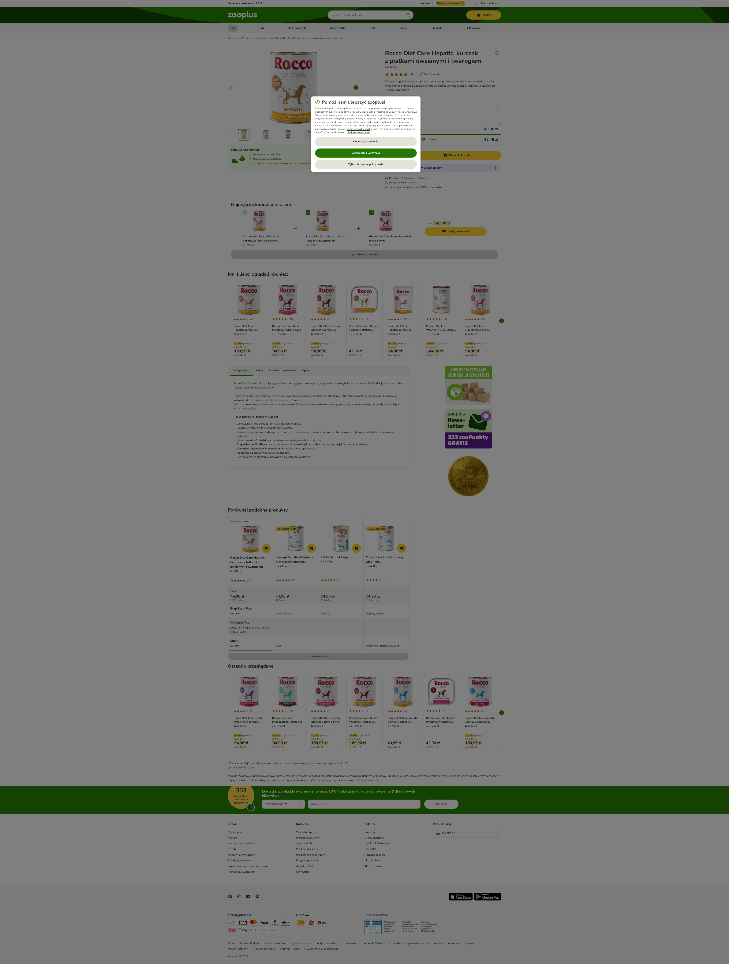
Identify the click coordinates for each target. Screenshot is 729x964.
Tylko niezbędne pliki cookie (365, 164)
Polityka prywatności (359, 132)
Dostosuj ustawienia (366, 141)
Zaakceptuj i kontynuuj (366, 153)
